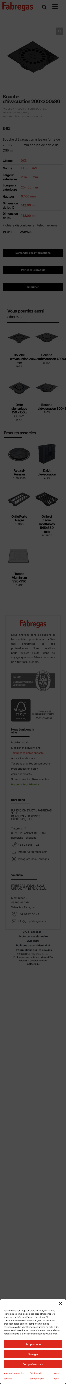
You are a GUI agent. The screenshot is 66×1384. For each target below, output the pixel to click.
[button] (60, 1303)
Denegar (33, 1354)
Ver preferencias (33, 1364)
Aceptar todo (33, 1344)
